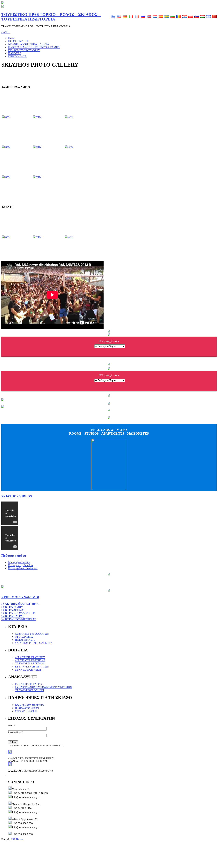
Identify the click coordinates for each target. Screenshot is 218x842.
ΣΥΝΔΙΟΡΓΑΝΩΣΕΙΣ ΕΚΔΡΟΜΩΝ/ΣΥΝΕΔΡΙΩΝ (43, 687)
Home (11, 38)
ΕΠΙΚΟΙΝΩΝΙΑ (17, 56)
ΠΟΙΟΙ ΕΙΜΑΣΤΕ (18, 41)
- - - (109, 431)
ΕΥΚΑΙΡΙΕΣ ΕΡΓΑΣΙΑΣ (28, 684)
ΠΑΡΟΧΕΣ (14, 53)
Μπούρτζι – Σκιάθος (19, 562)
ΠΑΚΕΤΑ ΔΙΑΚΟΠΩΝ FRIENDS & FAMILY (34, 47)
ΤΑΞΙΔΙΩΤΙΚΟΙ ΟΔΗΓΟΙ (29, 690)
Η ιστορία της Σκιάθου (20, 565)
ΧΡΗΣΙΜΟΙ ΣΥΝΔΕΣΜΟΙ (20, 597)
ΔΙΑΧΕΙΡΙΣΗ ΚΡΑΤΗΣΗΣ (30, 657)
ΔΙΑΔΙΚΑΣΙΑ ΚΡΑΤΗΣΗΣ (30, 660)
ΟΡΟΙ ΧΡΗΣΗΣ (24, 636)
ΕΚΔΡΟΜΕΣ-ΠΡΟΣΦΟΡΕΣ (24, 50)
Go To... (5, 32)
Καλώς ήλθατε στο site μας (22, 568)
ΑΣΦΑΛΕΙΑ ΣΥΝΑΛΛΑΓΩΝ (32, 633)
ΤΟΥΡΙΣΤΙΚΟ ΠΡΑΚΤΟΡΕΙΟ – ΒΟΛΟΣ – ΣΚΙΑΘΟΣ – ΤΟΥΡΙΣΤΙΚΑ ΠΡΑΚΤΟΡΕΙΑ (51, 16)
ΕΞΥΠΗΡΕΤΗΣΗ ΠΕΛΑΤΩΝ (32, 666)
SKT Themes (17, 839)
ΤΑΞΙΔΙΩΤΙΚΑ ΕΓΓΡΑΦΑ (30, 663)
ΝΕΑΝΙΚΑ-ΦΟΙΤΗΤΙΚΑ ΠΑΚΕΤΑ (28, 44)
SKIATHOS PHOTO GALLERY (33, 642)
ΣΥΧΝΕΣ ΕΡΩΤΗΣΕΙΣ (28, 669)
